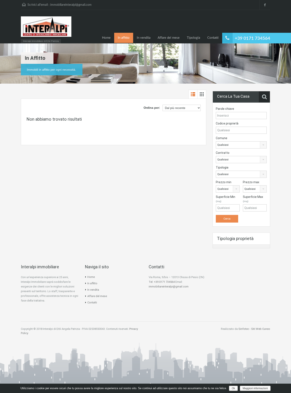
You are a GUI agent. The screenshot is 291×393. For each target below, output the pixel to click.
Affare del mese (169, 37)
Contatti (213, 37)
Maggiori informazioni (255, 388)
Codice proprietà (227, 123)
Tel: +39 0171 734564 (162, 281)
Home (106, 37)
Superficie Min (225, 199)
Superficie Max (253, 199)
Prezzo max (251, 182)
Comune (221, 138)
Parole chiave (225, 108)
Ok (233, 388)
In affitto (124, 37)
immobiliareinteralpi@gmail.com (71, 4)
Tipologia (193, 37)
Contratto (222, 152)
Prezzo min (223, 182)
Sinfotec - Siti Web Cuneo (254, 328)
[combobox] (241, 145)
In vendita (143, 37)
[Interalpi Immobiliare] (46, 28)
